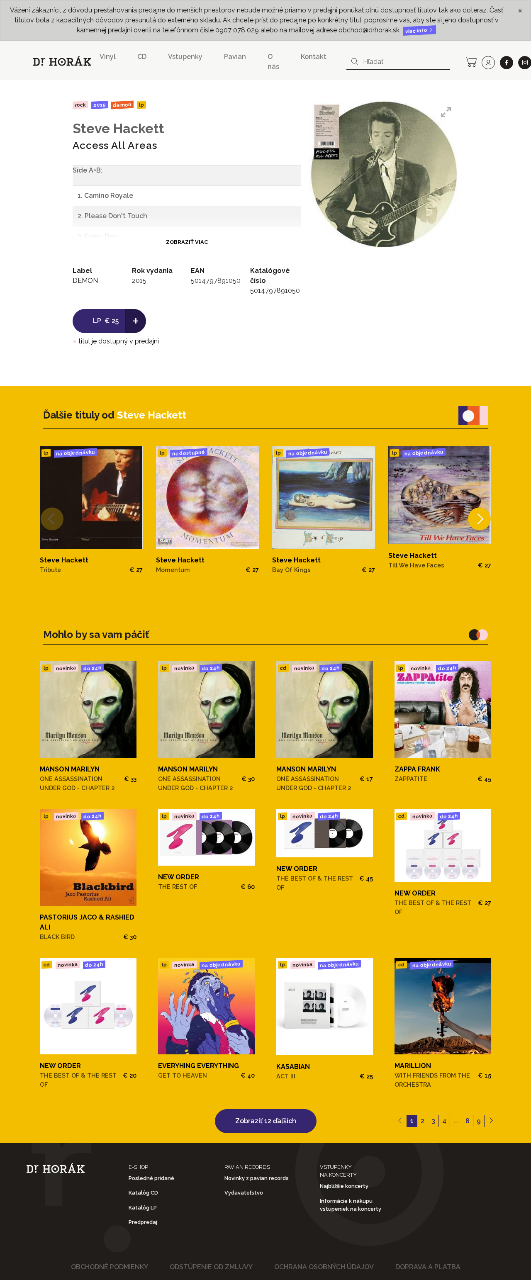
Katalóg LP (143, 1208)
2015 (99, 105)
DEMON (122, 105)
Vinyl (108, 57)
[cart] (470, 61)
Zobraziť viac (187, 242)
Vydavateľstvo (243, 1193)
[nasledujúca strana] (491, 1121)
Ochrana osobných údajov (324, 1267)
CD (141, 57)
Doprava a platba (427, 1267)
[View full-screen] (446, 112)
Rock (80, 105)
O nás (273, 62)
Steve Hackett (118, 128)
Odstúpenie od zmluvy (211, 1267)
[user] (488, 62)
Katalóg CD (143, 1193)
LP (141, 105)
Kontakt (313, 57)
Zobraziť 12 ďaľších (265, 1121)
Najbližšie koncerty (344, 1186)
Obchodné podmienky (109, 1267)
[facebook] (506, 62)
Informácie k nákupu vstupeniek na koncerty (350, 1205)
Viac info (417, 30)
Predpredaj (143, 1222)
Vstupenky (185, 57)
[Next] (479, 519)
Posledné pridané (151, 1178)
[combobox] (398, 62)
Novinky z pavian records (256, 1178)
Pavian (235, 57)
